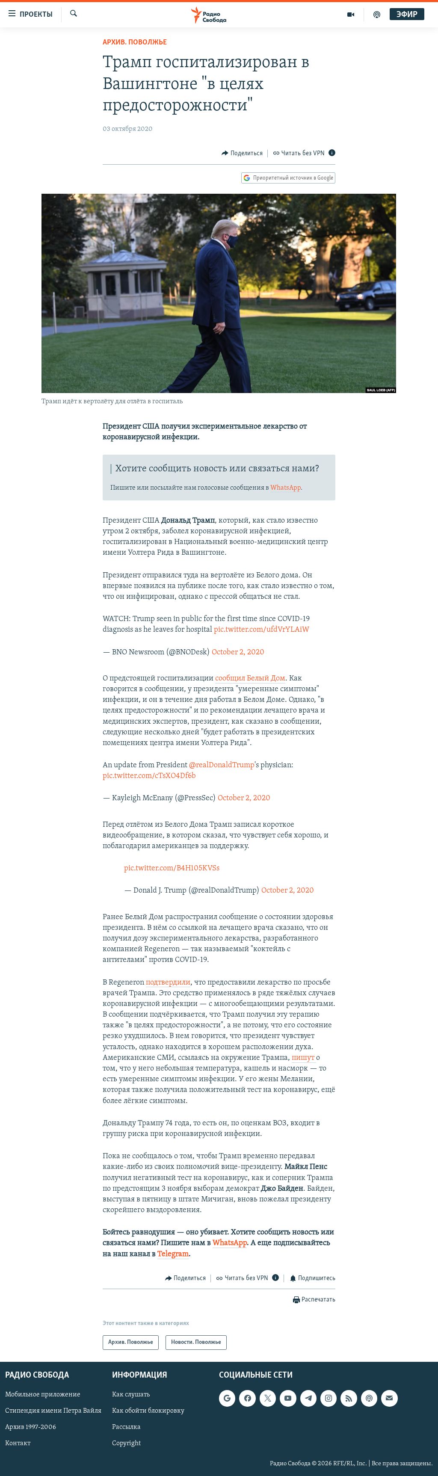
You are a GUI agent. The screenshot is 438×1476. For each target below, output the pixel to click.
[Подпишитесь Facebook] (247, 1398)
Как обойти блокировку (148, 1411)
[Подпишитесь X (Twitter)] (268, 1398)
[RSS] (348, 1398)
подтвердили (168, 983)
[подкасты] (377, 14)
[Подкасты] (369, 1398)
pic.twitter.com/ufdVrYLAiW (261, 630)
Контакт (17, 1444)
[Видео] (351, 14)
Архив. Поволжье (135, 43)
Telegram (173, 1254)
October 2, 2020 (238, 653)
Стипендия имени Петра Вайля (53, 1411)
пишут (304, 1058)
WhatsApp (285, 488)
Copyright (126, 1444)
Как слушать (131, 1395)
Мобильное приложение (42, 1395)
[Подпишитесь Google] (227, 1398)
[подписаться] (389, 1398)
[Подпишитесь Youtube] (288, 1398)
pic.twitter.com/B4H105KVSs (171, 869)
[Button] (242, 153)
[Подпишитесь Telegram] (308, 1398)
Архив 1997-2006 (30, 1427)
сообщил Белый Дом (250, 679)
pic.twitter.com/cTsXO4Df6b (149, 776)
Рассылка (126, 1427)
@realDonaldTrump (222, 765)
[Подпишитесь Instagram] (328, 1398)
